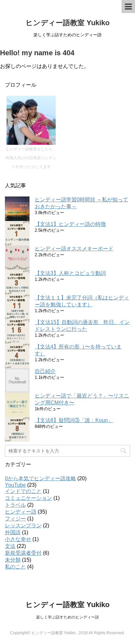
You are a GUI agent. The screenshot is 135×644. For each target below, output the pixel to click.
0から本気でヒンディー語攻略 (40, 478)
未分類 (13, 560)
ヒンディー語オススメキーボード (74, 248)
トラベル (15, 505)
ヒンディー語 (20, 512)
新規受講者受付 (23, 553)
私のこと (15, 566)
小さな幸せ (18, 539)
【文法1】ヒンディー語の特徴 (70, 224)
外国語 (13, 532)
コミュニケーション (28, 498)
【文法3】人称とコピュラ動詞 (70, 273)
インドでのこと (23, 491)
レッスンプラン (23, 525)
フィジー (15, 518)
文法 (10, 546)
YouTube (15, 485)
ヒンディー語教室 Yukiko (67, 23)
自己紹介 (45, 371)
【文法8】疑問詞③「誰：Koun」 (74, 420)
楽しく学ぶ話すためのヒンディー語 (67, 617)
